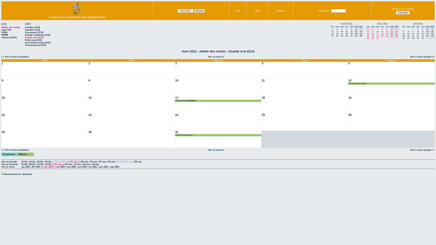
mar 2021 (48, 167)
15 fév (40, 164)
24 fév (32, 161)
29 (368, 38)
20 (408, 36)
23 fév (24, 161)
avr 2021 (60, 167)
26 (352, 36)
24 (342, 36)
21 (413, 36)
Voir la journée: (9, 161)
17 (342, 34)
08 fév (32, 164)
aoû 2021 (103, 167)
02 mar (84, 161)
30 (373, 38)
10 (342, 31)
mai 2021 (71, 167)
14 (413, 34)
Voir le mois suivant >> (422, 56)
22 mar (86, 164)
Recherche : (324, 11)
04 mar (102, 161)
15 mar (77, 164)
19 (352, 34)
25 (347, 36)
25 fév (40, 161)
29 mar (95, 164)
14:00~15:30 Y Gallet (184, 135)
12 (352, 31)
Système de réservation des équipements (77, 17)
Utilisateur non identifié (403, 9)
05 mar (111, 161)
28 (413, 38)
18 (347, 34)
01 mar (74, 161)
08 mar (138, 161)
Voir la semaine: (9, 164)
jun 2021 (82, 167)
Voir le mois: (8, 167)
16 (337, 34)
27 (408, 38)
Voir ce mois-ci (216, 56)
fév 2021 (36, 167)
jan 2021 (25, 167)
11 (347, 31)
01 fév (24, 164)
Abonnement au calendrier (18, 174)
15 (332, 34)
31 (378, 38)
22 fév (48, 164)
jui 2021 (93, 167)
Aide (238, 11)
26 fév (48, 161)
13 (408, 34)
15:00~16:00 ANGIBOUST (185, 101)
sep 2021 (114, 167)
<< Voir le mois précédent (15, 56)
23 (337, 36)
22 (332, 36)
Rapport (281, 11)
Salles (257, 11)
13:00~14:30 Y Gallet (357, 83)
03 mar (93, 161)
